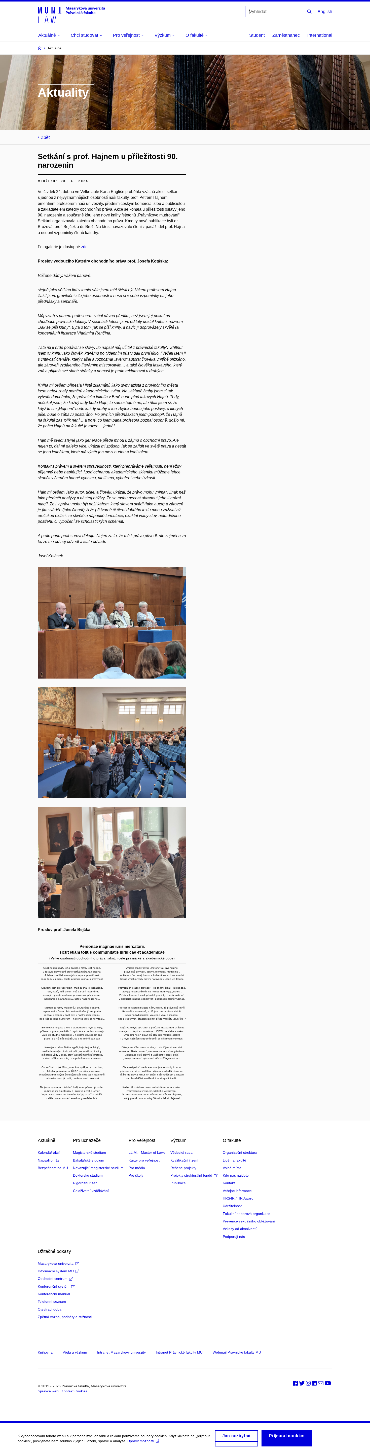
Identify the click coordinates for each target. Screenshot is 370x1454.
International (319, 35)
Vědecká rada (181, 1152)
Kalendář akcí (49, 1152)
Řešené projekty (183, 1168)
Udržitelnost (232, 1206)
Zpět (45, 137)
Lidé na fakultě (234, 1160)
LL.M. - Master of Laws (147, 1152)
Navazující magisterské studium (98, 1168)
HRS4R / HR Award (238, 1198)
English (324, 11)
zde (84, 247)
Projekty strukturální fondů (191, 1175)
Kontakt (229, 1183)
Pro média (137, 1168)
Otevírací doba (49, 1309)
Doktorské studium (88, 1175)
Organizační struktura (240, 1152)
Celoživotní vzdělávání (91, 1191)
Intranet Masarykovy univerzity (121, 1352)
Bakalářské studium (88, 1160)
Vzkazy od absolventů (240, 1229)
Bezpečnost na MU (53, 1168)
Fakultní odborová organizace (246, 1214)
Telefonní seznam (52, 1301)
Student (257, 35)
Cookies (81, 1391)
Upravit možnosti (140, 1441)
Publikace (178, 1183)
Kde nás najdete (236, 1175)
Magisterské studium (89, 1152)
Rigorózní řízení (85, 1183)
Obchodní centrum (52, 1279)
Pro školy (136, 1175)
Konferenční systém (53, 1286)
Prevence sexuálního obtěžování (249, 1221)
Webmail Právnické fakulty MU (237, 1352)
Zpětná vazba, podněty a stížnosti (65, 1317)
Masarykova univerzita (55, 1263)
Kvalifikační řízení (184, 1160)
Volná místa (232, 1168)
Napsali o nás (48, 1160)
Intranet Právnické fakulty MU (179, 1352)
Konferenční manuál (54, 1294)
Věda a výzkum (75, 1352)
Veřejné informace (237, 1191)
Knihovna (45, 1352)
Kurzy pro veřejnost (144, 1160)
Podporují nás (234, 1237)
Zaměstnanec (286, 35)
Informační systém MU (56, 1271)
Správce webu (49, 1391)
